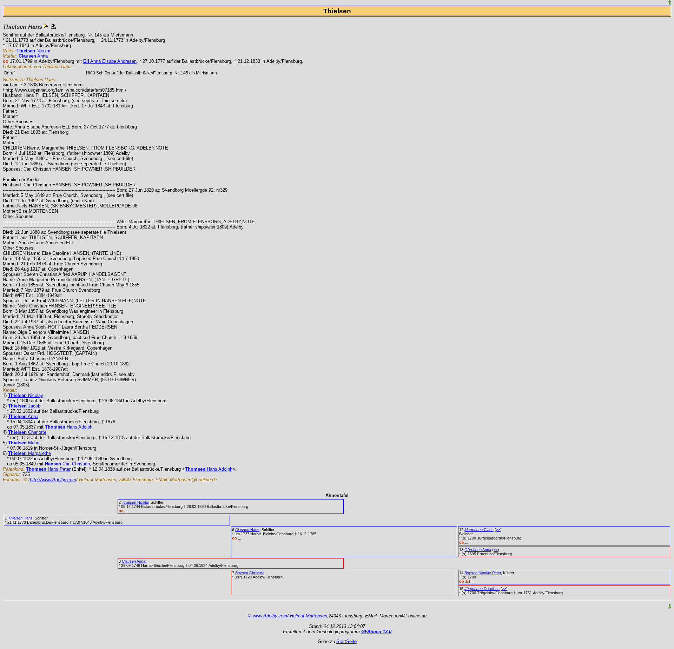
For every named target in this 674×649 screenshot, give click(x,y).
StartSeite (346, 641)
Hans (20, 518)
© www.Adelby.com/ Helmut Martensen (287, 615)
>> (498, 530)
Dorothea (482, 589)
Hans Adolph (68, 427)
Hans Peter (48, 469)
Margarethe (29, 453)
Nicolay (25, 395)
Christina (249, 573)
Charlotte (27, 432)
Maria (23, 442)
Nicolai (33, 50)
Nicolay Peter (482, 573)
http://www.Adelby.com (53, 479)
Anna (33, 56)
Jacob (24, 406)
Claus (479, 530)
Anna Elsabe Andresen (110, 61)
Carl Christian (67, 463)
